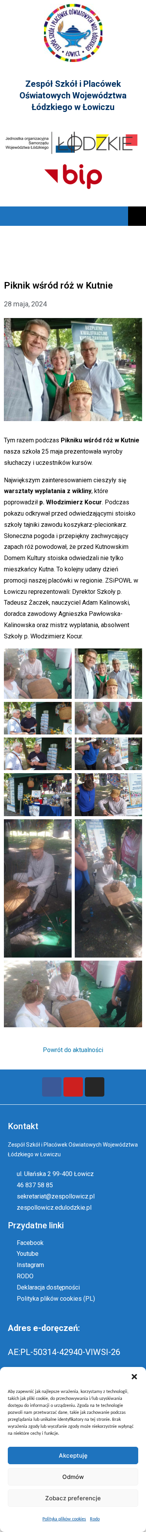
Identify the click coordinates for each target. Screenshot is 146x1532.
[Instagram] (94, 1087)
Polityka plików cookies (64, 1519)
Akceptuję (73, 1455)
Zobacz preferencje (73, 1498)
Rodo (95, 1519)
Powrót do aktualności (73, 1050)
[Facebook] (52, 1087)
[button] (134, 1377)
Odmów (73, 1476)
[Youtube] (73, 1087)
